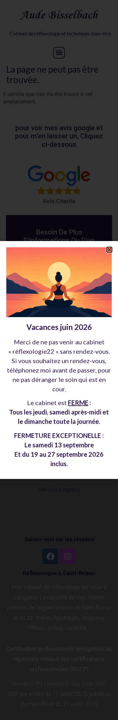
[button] (109, 249)
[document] (59, 360)
